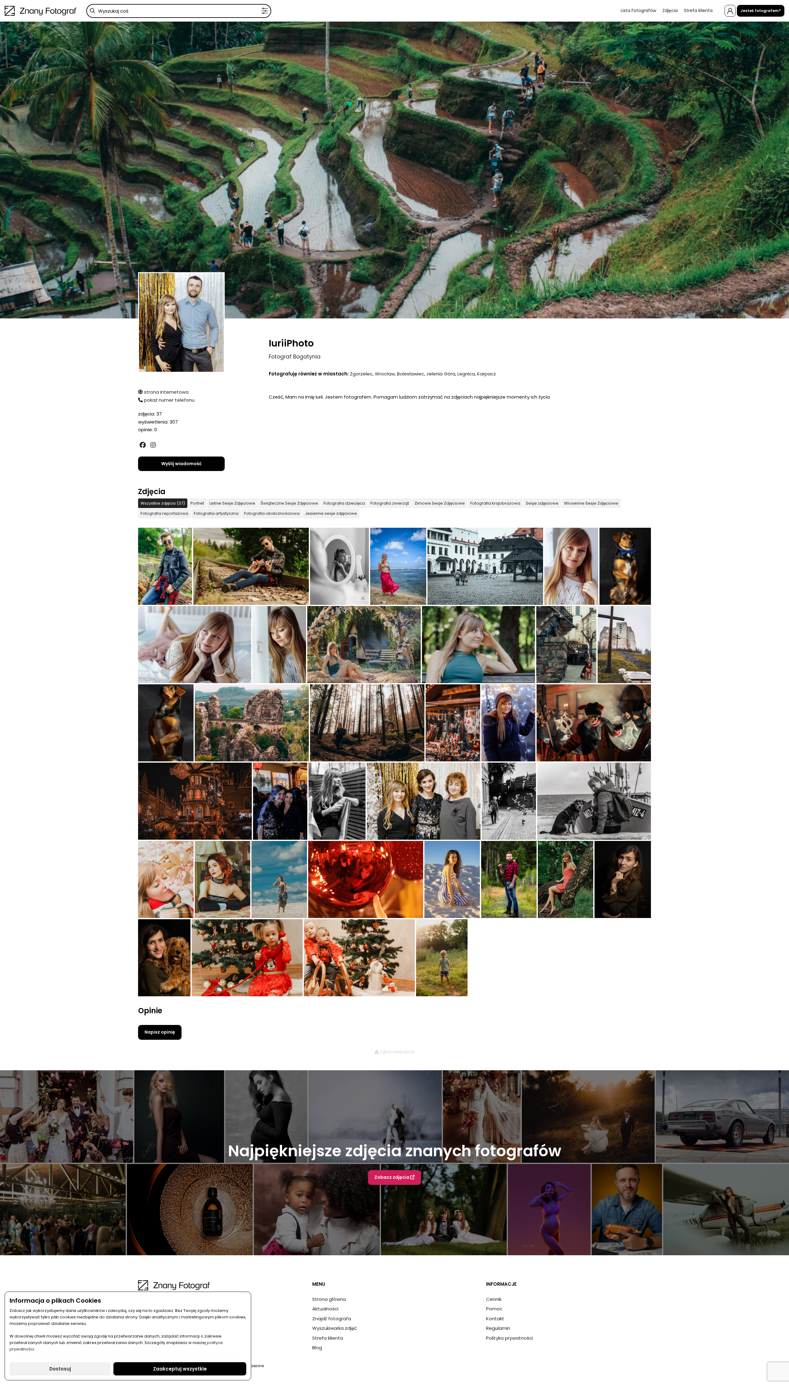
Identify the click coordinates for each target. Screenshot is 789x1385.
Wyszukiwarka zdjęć (334, 1328)
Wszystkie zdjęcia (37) (163, 503)
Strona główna (329, 1299)
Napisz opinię (160, 1032)
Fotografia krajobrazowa (495, 503)
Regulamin (498, 1328)
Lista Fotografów (638, 10)
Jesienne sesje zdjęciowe (331, 513)
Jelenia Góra (440, 374)
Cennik (493, 1299)
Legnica (466, 374)
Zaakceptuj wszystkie (180, 1369)
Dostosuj (60, 1369)
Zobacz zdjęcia (392, 1177)
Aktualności (325, 1308)
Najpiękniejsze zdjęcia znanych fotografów (394, 1151)
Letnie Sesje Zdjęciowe (232, 503)
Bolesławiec (410, 374)
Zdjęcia (670, 10)
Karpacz (486, 374)
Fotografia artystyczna (216, 513)
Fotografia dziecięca (344, 503)
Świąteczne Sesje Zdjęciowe (289, 503)
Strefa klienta (698, 10)
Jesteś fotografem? (761, 10)
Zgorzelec (361, 374)
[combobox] (178, 11)
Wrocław (385, 374)
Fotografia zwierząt (389, 503)
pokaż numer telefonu (168, 400)
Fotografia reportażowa (164, 513)
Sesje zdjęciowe (542, 503)
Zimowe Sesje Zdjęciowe (440, 503)
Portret (197, 503)
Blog (317, 1347)
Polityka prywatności (509, 1338)
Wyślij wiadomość (181, 464)
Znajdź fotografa (331, 1318)
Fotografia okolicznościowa (272, 513)
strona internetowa (166, 392)
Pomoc (494, 1308)
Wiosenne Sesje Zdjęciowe (591, 503)
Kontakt (495, 1318)
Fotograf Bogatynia (295, 356)
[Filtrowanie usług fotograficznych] (264, 11)
